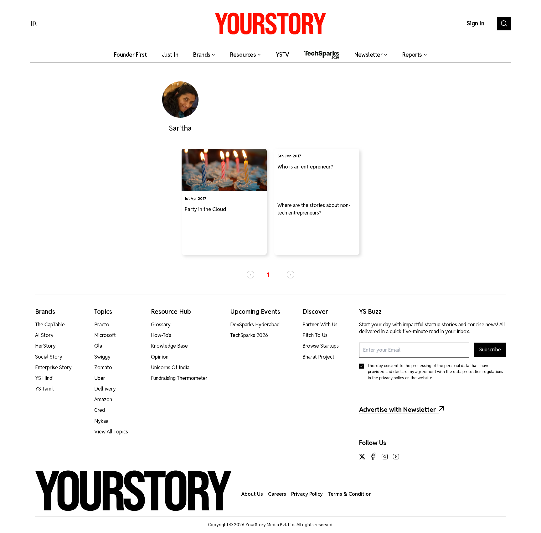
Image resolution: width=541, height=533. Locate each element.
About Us (252, 494)
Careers (277, 494)
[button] (250, 274)
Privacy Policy (307, 494)
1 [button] (268, 274)
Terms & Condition (350, 494)
